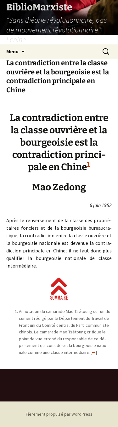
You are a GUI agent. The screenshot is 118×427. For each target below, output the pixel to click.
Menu (12, 51)
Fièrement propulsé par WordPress (59, 414)
